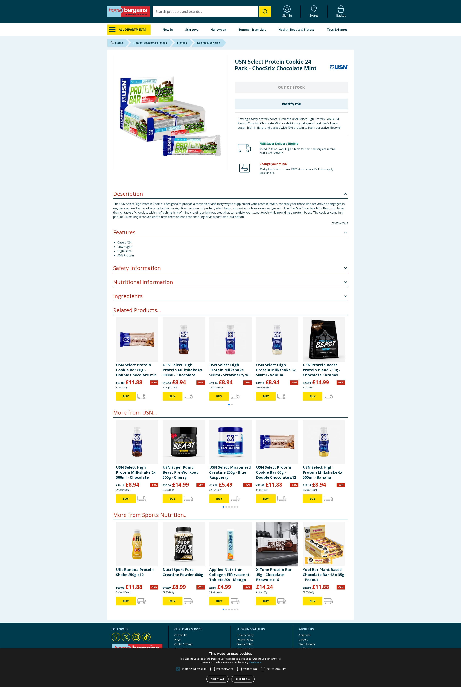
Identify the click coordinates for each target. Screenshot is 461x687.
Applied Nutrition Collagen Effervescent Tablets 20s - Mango (229, 574)
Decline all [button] (243, 679)
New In (168, 30)
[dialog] (230, 667)
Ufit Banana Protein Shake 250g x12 (135, 572)
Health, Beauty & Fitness (296, 30)
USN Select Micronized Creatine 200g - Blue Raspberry (230, 472)
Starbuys (191, 30)
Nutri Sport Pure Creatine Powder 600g (183, 572)
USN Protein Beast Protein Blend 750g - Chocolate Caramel (321, 369)
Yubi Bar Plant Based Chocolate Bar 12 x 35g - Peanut (323, 574)
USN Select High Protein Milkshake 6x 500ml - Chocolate (182, 369)
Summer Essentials (252, 30)
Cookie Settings (183, 644)
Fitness (182, 43)
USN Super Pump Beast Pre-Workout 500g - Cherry (180, 472)
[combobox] (212, 11)
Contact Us (180, 635)
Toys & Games (337, 30)
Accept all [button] (217, 679)
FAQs (177, 639)
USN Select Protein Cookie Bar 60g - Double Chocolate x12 (136, 369)
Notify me (291, 103)
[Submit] (265, 11)
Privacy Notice (245, 644)
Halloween (218, 30)
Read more (255, 662)
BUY (126, 396)
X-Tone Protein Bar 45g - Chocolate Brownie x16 (274, 574)
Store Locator (307, 644)
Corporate (305, 635)
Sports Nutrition (208, 43)
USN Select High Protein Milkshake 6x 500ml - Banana (322, 472)
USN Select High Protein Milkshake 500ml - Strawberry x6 (229, 369)
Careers (303, 639)
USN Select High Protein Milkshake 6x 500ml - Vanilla (276, 369)
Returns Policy (245, 639)
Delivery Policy (245, 635)
